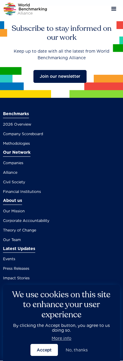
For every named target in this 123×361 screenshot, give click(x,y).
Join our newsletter (60, 76)
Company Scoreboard (23, 134)
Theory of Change (19, 230)
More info (61, 338)
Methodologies (16, 143)
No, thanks (77, 350)
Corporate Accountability (26, 220)
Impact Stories (16, 278)
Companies (13, 163)
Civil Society (14, 182)
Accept (44, 350)
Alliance (10, 172)
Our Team (12, 239)
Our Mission (14, 211)
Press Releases (16, 268)
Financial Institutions (22, 191)
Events (9, 259)
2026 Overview (17, 124)
